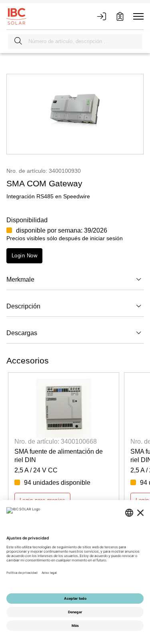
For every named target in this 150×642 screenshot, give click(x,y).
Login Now (24, 256)
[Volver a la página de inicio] (16, 16)
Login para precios (43, 500)
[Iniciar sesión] (101, 16)
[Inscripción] (120, 16)
